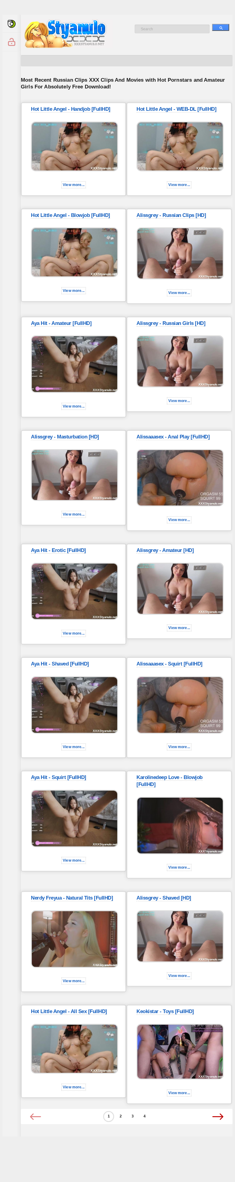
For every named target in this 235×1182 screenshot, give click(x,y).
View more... (73, 185)
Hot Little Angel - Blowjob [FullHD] (70, 215)
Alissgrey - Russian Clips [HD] (171, 215)
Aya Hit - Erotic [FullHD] (58, 550)
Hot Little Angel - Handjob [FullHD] (70, 109)
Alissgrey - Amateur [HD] (165, 550)
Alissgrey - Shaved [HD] (163, 898)
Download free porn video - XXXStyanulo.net (73, 33)
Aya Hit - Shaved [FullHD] (60, 664)
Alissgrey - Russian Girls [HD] (170, 323)
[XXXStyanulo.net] (11, 24)
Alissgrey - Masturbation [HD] (65, 437)
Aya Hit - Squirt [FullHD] (58, 777)
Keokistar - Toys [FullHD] (165, 1011)
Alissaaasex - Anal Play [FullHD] (173, 437)
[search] (220, 27)
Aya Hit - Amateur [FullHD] (61, 323)
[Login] (11, 42)
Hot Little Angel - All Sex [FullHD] (69, 1011)
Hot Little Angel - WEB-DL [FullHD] (176, 109)
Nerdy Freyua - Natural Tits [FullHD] (72, 898)
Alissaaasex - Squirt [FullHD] (169, 664)
